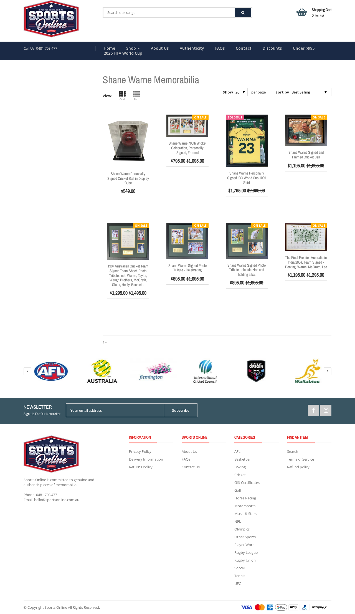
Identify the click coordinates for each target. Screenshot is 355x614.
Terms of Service (300, 459)
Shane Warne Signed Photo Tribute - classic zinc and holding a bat (246, 270)
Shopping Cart (321, 12)
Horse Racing (245, 498)
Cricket (240, 474)
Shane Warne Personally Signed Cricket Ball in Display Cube (128, 178)
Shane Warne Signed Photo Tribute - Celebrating (187, 268)
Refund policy (298, 466)
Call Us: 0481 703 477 (40, 48)
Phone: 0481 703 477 (40, 494)
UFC (237, 583)
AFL (237, 451)
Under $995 (304, 48)
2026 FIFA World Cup (123, 53)
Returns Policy (141, 466)
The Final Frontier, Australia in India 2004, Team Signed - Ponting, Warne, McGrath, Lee (306, 262)
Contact (244, 48)
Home (109, 48)
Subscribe (180, 410)
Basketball (242, 459)
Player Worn (244, 544)
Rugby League (246, 552)
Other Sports (245, 536)
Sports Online (56, 607)
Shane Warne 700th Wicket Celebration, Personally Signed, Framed (187, 148)
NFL (237, 521)
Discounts (272, 48)
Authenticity (192, 48)
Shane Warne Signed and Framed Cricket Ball (306, 155)
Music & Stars (245, 513)
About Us (160, 48)
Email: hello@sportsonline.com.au (51, 499)
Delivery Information (146, 459)
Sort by (282, 92)
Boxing (240, 466)
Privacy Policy (140, 451)
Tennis (239, 575)
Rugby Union (245, 560)
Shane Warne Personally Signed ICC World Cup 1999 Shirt (246, 178)
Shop (131, 48)
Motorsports (244, 505)
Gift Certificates (247, 482)
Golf (237, 490)
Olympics (242, 529)
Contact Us (191, 466)
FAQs (220, 48)
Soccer (239, 567)
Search (292, 451)
